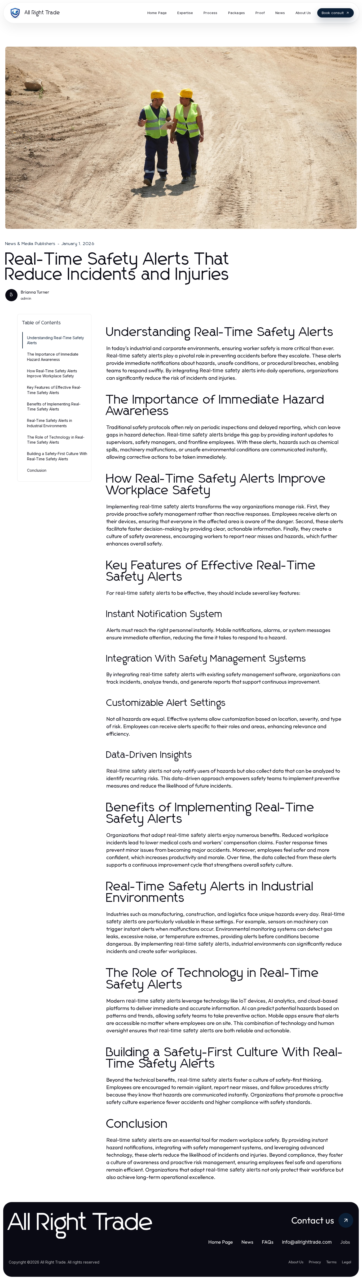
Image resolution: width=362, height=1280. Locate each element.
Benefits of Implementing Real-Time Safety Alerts (54, 406)
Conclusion (36, 470)
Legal (346, 1262)
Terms (331, 1262)
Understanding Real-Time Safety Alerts (55, 340)
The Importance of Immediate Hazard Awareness (52, 356)
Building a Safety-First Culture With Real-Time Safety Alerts (57, 456)
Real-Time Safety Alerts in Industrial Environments (49, 423)
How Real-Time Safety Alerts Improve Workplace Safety (52, 373)
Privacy (315, 1262)
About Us (295, 1262)
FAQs (267, 1242)
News (247, 1242)
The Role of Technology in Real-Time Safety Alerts (56, 439)
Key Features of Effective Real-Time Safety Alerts (54, 390)
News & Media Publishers (30, 244)
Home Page (220, 1242)
